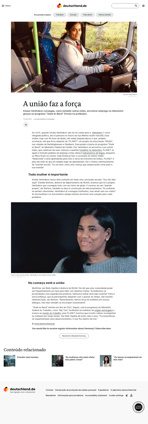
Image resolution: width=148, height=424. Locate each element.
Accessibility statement (96, 395)
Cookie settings (116, 395)
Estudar (73, 15)
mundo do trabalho (52, 313)
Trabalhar (60, 15)
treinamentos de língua (94, 153)
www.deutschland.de (44, 324)
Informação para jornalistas (70, 395)
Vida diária (87, 15)
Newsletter (51, 395)
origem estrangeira (103, 310)
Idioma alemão (105, 15)
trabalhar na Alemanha (90, 150)
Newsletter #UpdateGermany (74, 336)
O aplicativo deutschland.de (123, 390)
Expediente (103, 390)
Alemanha (97, 132)
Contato (49, 390)
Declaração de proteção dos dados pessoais (75, 390)
